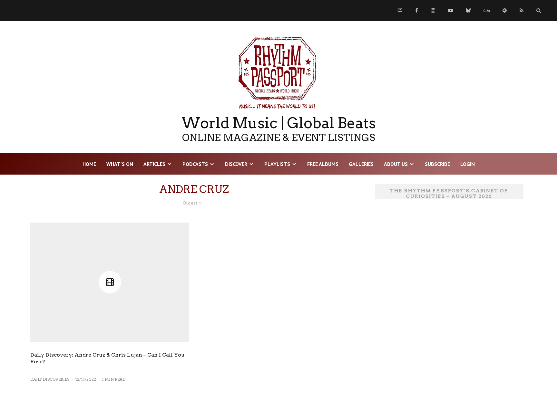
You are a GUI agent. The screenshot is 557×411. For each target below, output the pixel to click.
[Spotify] (504, 10)
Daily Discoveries (49, 379)
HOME (89, 164)
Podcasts (195, 164)
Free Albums (322, 164)
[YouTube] (450, 10)
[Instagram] (433, 10)
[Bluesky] (468, 10)
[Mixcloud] (486, 10)
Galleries (361, 164)
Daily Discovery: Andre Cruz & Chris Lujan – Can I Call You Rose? (107, 358)
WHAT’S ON (119, 164)
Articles (154, 164)
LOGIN (467, 164)
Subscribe (437, 164)
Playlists (277, 164)
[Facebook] (417, 10)
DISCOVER (236, 164)
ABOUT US (396, 164)
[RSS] (521, 10)
